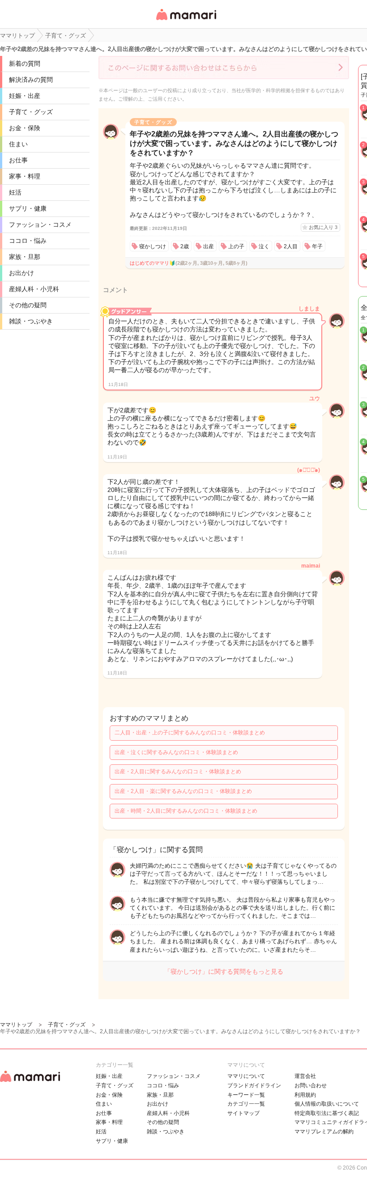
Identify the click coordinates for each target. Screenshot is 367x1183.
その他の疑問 (28, 305)
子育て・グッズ (31, 111)
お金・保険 (24, 127)
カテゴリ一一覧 (246, 1104)
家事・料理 (24, 176)
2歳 (184, 246)
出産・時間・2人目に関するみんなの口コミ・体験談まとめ (186, 811)
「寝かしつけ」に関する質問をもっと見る (223, 971)
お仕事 (18, 160)
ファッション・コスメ (40, 224)
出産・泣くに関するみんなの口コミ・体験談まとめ (176, 752)
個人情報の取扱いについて (326, 1104)
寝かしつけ (152, 246)
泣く (264, 246)
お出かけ (21, 272)
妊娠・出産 (24, 95)
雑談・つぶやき (31, 321)
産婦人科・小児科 (34, 289)
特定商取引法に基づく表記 (326, 1113)
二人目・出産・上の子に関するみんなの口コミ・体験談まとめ (190, 732)
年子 (317, 246)
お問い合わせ (310, 1085)
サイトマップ (243, 1113)
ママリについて (246, 1076)
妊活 (15, 192)
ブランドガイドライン (254, 1085)
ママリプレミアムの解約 (324, 1131)
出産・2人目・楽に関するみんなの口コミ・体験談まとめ (183, 791)
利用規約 (305, 1095)
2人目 (291, 246)
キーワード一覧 (246, 1095)
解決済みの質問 (31, 79)
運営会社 (305, 1076)
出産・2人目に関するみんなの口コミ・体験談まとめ (178, 771)
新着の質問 (24, 63)
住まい (18, 144)
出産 (208, 246)
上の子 (236, 246)
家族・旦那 (24, 256)
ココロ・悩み (28, 240)
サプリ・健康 (28, 208)
